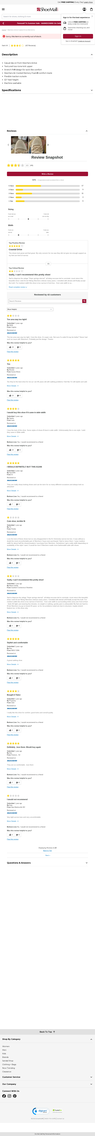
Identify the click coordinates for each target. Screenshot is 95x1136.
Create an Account (84, 41)
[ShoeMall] (47, 9)
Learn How (88, 2)
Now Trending (8, 1068)
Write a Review (47, 174)
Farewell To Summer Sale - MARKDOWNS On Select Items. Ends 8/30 (47, 23)
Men (4, 1050)
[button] (41, 1111)
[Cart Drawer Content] (91, 9)
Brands (5, 1057)
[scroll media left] (9, 145)
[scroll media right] (48, 145)
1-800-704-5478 (50, 1118)
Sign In (78, 36)
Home (4, 30)
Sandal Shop (7, 1061)
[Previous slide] (3, 23)
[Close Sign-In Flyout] (92, 16)
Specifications (11, 90)
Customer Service (11, 1077)
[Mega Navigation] (3, 9)
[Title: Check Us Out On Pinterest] (14, 1096)
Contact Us (60, 1118)
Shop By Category (11, 1039)
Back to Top (47, 851)
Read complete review (17, 287)
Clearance (6, 1072)
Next (47, 855)
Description (10, 54)
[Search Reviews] (84, 301)
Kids (4, 1053)
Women (6, 1046)
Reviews (11, 131)
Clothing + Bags (9, 1064)
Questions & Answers (19, 863)
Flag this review (12, 352)
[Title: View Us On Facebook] (4, 1096)
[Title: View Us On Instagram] (9, 1096)
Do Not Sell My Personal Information (47, 1134)
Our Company (9, 1084)
